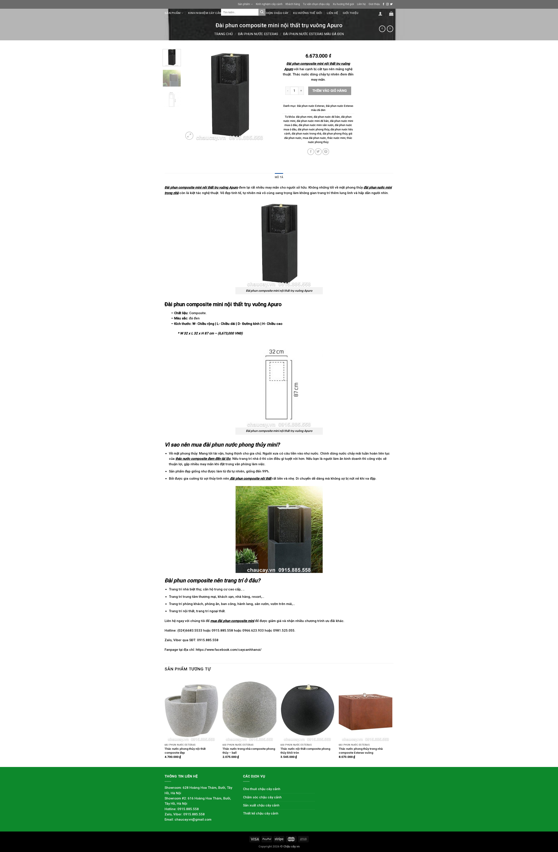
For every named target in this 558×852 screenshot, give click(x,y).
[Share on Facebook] (310, 151)
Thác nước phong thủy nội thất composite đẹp (185, 750)
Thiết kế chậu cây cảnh (260, 813)
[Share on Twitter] (318, 151)
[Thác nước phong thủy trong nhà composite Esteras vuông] (366, 709)
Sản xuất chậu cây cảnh (261, 805)
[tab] (279, 177)
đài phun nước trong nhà (306, 133)
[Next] (268, 95)
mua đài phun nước (314, 138)
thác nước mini (336, 138)
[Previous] (191, 95)
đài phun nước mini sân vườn (316, 125)
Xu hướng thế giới (343, 4)
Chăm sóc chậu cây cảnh (262, 797)
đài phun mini (304, 116)
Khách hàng (293, 4)
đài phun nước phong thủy (313, 129)
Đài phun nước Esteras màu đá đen (313, 34)
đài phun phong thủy (335, 133)
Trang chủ (223, 34)
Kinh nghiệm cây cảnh (269, 4)
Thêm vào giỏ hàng (329, 91)
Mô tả (279, 177)
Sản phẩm (244, 4)
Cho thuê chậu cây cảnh (261, 789)
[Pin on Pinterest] (325, 151)
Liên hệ (361, 4)
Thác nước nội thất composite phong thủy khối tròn (305, 750)
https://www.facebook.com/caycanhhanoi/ (229, 650)
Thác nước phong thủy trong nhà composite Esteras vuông (361, 750)
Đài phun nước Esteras (258, 34)
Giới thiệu (374, 4)
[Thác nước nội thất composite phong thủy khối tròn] (307, 709)
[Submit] (262, 12)
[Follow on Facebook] (383, 4)
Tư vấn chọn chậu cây (316, 4)
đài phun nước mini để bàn (313, 121)
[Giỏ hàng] (391, 13)
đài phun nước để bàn (327, 116)
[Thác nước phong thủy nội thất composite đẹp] (191, 709)
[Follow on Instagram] (387, 4)
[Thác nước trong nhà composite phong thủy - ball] (249, 709)
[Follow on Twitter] (391, 4)
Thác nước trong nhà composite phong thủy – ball (249, 750)
